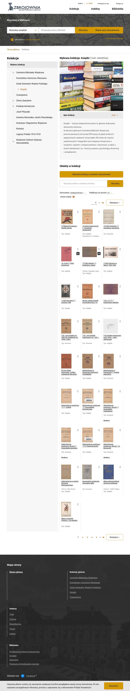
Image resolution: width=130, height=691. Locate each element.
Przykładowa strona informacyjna (24, 652)
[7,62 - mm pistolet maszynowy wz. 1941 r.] (89, 326)
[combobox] (57, 30)
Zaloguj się (119, 3)
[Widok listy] (73, 196)
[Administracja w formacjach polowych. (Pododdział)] (89, 361)
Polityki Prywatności (82, 687)
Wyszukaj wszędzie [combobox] (18, 30)
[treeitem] (32, 72)
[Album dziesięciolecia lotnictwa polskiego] (110, 472)
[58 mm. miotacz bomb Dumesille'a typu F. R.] (89, 291)
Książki (73, 592)
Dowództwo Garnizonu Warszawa (85, 582)
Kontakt (12, 656)
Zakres (12, 634)
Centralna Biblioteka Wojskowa (84, 578)
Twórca (12, 619)
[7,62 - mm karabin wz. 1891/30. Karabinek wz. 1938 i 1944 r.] (68, 326)
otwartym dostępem (33, 40)
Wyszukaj (83, 30)
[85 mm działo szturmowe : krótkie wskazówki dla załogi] (68, 361)
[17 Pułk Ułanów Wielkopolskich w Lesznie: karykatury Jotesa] (89, 254)
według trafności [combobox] (76, 193)
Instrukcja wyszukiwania (114, 38)
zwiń (113, 115)
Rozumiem (113, 686)
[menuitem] (30, 72)
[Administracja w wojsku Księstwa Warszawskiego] (68, 472)
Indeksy (95, 8)
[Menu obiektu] (78, 212)
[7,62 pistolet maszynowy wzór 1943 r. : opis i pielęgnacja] (110, 326)
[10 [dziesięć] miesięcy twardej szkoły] (68, 216)
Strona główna (13, 49)
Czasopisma (75, 597)
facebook (30, 676)
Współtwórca (15, 624)
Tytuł (11, 614)
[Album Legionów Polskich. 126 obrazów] (68, 509)
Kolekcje (74, 8)
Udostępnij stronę (103, 3)
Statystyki (13, 660)
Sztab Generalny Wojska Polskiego (85, 587)
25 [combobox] (108, 193)
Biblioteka (117, 8)
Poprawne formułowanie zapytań (24, 664)
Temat (12, 629)
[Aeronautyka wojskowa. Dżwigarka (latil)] (89, 472)
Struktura (106, 421)
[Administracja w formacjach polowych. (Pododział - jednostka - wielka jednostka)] (110, 361)
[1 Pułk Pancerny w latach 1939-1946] (110, 254)
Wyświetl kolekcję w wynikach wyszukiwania (91, 174)
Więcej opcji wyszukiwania (107, 30)
